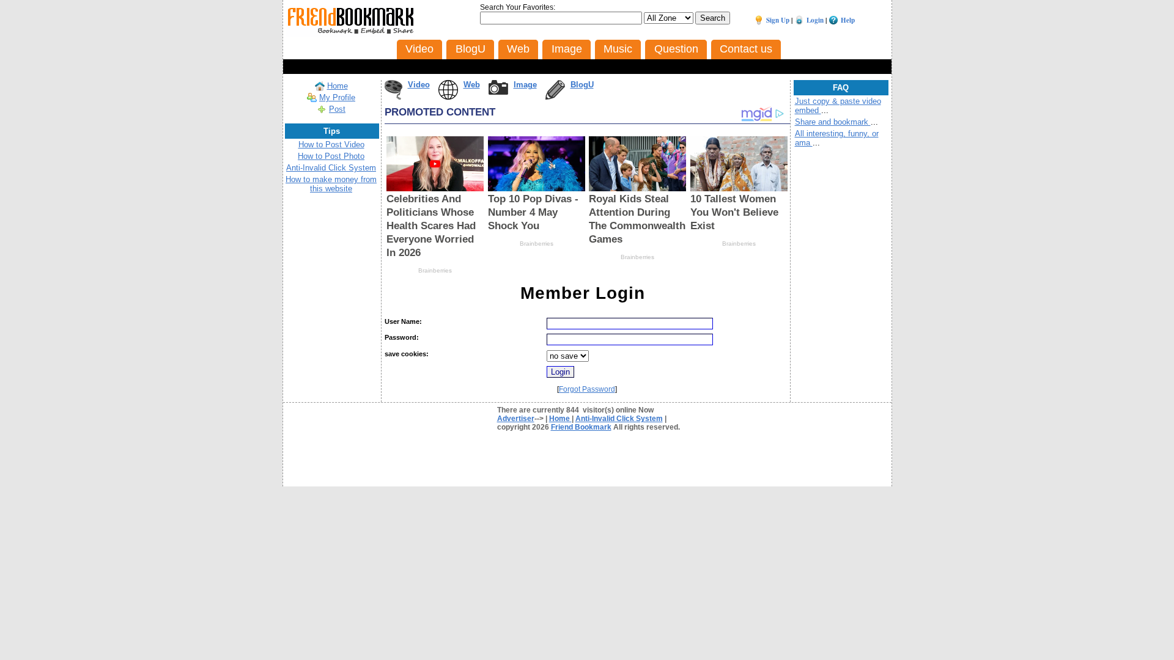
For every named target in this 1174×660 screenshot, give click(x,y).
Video (419, 84)
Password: (402, 337)
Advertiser (515, 418)
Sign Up (777, 20)
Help (848, 20)
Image (525, 84)
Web (471, 84)
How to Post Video (331, 144)
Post (337, 109)
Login (815, 20)
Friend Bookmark (581, 427)
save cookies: (407, 354)
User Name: (403, 321)
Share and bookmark (833, 122)
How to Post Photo (331, 156)
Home (337, 85)
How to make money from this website (331, 184)
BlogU (582, 84)
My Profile (337, 97)
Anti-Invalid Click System (331, 167)
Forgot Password (587, 389)
